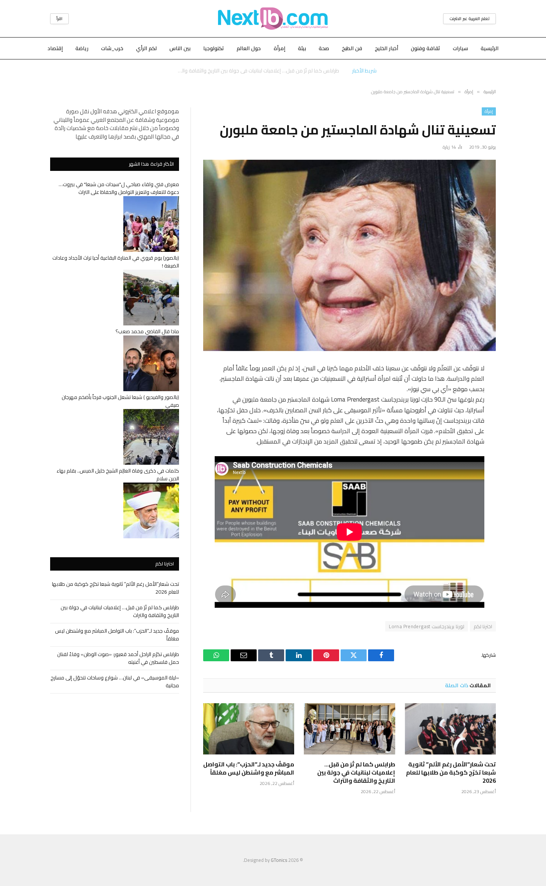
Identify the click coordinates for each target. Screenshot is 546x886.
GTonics (279, 860)
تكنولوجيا (213, 48)
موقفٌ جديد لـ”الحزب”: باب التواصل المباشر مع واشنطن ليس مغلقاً (248, 768)
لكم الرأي (146, 48)
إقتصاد (55, 48)
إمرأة (279, 48)
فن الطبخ (352, 48)
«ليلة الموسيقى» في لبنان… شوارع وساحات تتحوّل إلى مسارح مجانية (115, 681)
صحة (324, 48)
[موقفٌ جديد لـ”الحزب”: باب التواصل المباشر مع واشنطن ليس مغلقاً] (248, 728)
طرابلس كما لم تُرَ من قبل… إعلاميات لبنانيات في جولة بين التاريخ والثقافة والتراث (256, 70)
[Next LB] (273, 18)
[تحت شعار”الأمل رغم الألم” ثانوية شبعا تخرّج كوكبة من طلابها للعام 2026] (450, 728)
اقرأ (59, 18)
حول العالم (249, 48)
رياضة (81, 48)
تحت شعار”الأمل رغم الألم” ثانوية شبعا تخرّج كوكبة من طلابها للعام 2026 (451, 772)
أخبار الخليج (386, 48)
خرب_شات (112, 48)
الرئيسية (489, 48)
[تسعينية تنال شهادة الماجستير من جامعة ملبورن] (349, 255)
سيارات (460, 48)
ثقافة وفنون (425, 48)
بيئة (302, 48)
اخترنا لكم (483, 626)
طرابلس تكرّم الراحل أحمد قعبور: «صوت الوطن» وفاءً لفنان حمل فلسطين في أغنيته (118, 658)
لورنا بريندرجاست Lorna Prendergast (426, 626)
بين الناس (180, 48)
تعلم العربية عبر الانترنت (469, 18)
